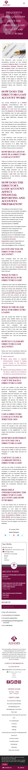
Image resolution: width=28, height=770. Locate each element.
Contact (14, 724)
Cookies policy (14, 741)
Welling (14, 727)
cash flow (12, 174)
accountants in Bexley (13, 515)
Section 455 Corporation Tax (15, 293)
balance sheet (13, 64)
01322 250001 (6, 517)
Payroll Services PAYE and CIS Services (14, 715)
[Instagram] (25, 528)
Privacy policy (14, 738)
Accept (4, 764)
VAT (14, 718)
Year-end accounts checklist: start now (12, 594)
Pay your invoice (14, 750)
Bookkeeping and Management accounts (13, 622)
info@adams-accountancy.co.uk (14, 550)
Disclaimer (14, 744)
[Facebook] (25, 523)
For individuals (7, 625)
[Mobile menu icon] (24, 3)
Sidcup (14, 730)
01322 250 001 (8, 547)
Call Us (22, 768)
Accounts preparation (10, 618)
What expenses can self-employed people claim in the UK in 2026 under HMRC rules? (13, 585)
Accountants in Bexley (14, 701)
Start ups (14, 712)
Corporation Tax (20, 267)
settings (22, 761)
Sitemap (14, 747)
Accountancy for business (11, 615)
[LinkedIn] (25, 534)
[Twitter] (25, 539)
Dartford (14, 735)
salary (4, 107)
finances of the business (16, 111)
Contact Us (8, 768)
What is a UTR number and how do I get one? (14, 576)
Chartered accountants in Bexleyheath (14, 732)
